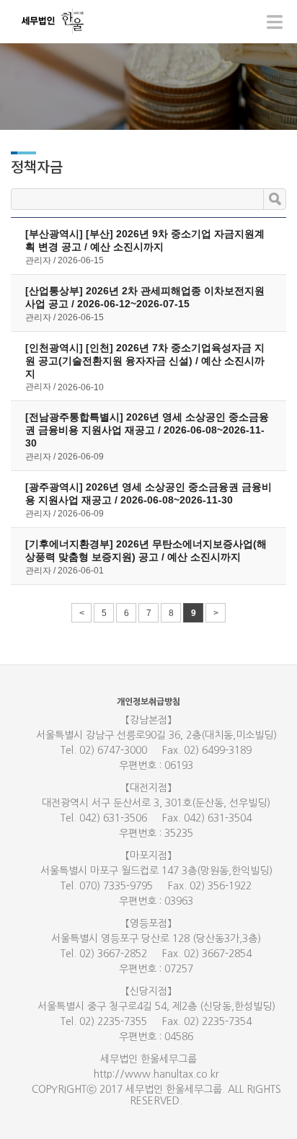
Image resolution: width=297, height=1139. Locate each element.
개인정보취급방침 (148, 702)
